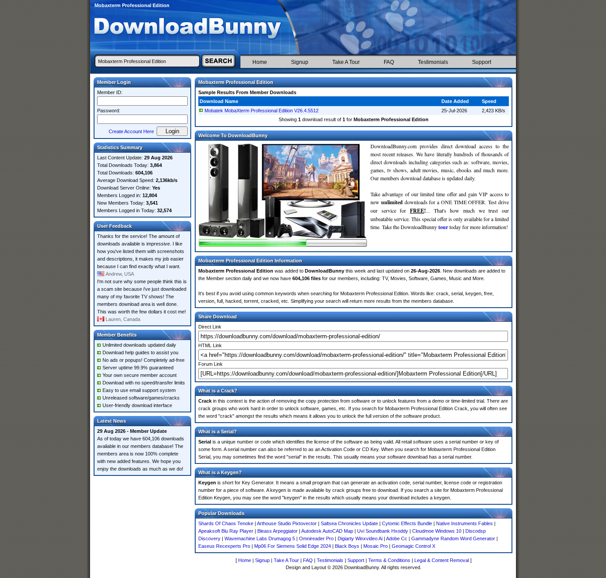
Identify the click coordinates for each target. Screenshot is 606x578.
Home (259, 62)
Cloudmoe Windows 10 (436, 531)
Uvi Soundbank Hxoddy (382, 531)
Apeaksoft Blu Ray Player (225, 531)
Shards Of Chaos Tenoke (225, 523)
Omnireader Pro (316, 538)
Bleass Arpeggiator (277, 531)
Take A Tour (346, 62)
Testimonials (433, 62)
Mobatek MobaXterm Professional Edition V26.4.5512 (262, 110)
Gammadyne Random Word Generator (453, 538)
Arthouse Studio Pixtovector (287, 523)
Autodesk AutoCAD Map (327, 531)
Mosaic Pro (375, 546)
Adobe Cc (396, 538)
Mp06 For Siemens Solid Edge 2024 (292, 546)
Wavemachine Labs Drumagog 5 (259, 538)
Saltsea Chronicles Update (349, 523)
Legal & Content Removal (441, 560)
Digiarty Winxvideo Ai (360, 538)
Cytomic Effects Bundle (407, 523)
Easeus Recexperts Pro (224, 546)
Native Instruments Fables (464, 523)
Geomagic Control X (413, 546)
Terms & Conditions (389, 560)
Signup (299, 62)
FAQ (389, 62)
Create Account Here (131, 131)
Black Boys (347, 546)
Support (481, 62)
